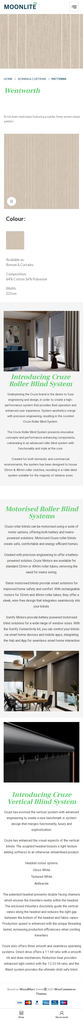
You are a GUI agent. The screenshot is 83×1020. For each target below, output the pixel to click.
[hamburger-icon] (74, 7)
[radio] (15, 240)
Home (8, 79)
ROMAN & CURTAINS (32, 79)
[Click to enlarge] (11, 201)
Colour (15, 218)
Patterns (59, 79)
